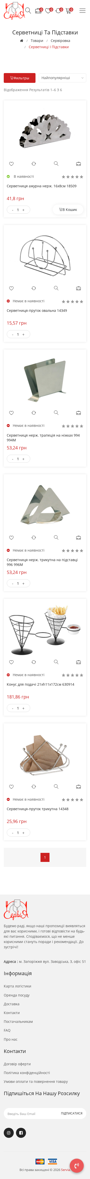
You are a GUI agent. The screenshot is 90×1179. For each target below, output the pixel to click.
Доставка (12, 1003)
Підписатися (71, 1113)
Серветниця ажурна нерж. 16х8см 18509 (41, 186)
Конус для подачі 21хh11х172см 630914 (40, 684)
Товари (37, 40)
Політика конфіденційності (27, 1072)
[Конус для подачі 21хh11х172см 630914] (45, 629)
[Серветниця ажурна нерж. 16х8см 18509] (45, 131)
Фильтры (21, 78)
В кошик (69, 209)
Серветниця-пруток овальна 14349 (37, 310)
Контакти (12, 1012)
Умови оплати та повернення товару (36, 1081)
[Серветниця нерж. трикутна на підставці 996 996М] (45, 505)
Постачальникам (18, 1021)
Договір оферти (17, 1064)
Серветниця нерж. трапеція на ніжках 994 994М (43, 438)
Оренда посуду (17, 995)
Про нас (11, 1039)
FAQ (7, 1030)
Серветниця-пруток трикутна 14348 (37, 808)
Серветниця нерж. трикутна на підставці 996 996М (42, 562)
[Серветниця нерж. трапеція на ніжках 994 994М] (45, 380)
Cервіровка (60, 40)
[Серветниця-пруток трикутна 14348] (45, 754)
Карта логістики (17, 986)
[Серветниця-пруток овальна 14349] (45, 255)
